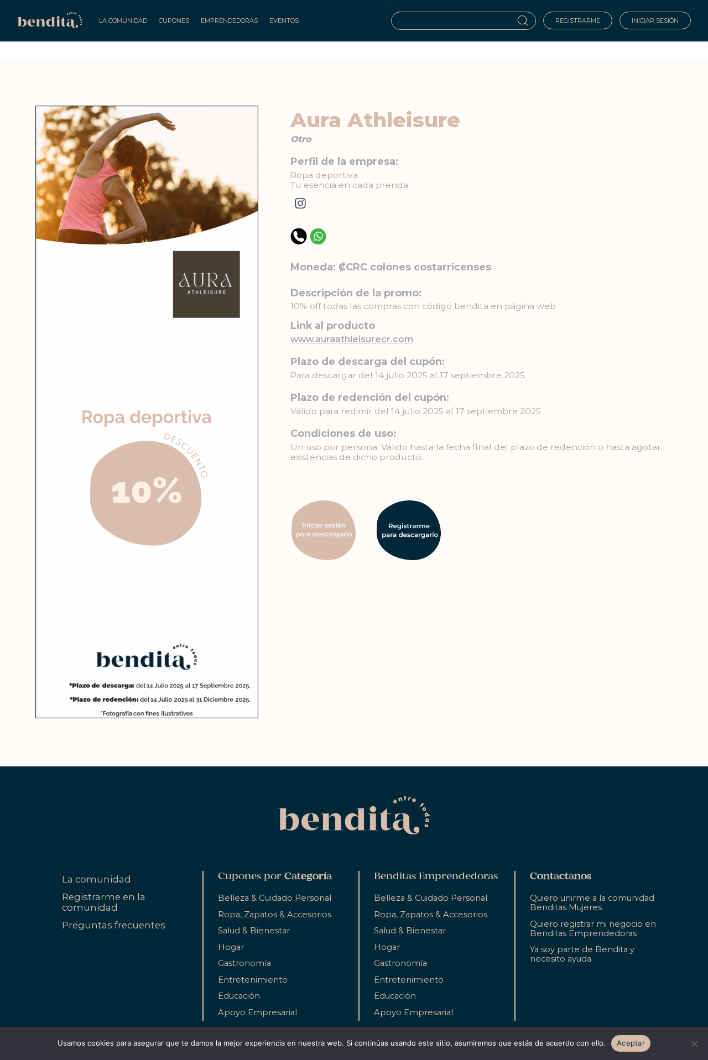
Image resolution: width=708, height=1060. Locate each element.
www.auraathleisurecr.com (351, 339)
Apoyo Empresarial (257, 1012)
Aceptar (631, 1042)
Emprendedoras (229, 20)
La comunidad (96, 879)
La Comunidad (123, 20)
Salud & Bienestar (254, 931)
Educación (239, 996)
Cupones (174, 20)
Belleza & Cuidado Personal (274, 898)
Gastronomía (244, 963)
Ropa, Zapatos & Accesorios (274, 915)
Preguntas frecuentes (113, 925)
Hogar (231, 947)
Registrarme (577, 20)
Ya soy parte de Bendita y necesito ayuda (582, 954)
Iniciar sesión (655, 20)
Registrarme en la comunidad (103, 902)
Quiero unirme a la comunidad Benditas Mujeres (592, 902)
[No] (694, 1043)
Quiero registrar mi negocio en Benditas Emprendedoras (593, 928)
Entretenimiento (253, 980)
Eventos (284, 20)
